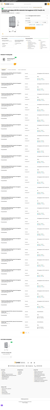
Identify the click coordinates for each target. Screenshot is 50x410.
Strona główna (3, 7)
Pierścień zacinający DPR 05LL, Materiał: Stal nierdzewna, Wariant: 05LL (11, 322)
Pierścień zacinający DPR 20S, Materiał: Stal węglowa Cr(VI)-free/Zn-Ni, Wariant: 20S (11, 229)
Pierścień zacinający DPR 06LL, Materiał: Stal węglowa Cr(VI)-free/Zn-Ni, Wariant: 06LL (11, 94)
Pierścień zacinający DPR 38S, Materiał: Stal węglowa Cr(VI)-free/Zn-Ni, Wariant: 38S (11, 291)
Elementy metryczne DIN (24, 7)
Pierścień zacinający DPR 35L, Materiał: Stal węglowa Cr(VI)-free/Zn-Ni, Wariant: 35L (11, 281)
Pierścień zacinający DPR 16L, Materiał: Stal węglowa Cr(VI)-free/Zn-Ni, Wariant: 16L (11, 198)
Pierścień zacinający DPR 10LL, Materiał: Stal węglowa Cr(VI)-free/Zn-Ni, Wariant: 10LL (11, 115)
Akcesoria (30, 7)
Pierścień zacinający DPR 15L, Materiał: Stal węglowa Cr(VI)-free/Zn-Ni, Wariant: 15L (11, 187)
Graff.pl (26, 402)
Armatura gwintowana (16, 7)
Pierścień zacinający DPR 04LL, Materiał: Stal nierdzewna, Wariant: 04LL (11, 312)
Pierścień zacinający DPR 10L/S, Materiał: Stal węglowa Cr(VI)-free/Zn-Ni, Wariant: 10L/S (11, 156)
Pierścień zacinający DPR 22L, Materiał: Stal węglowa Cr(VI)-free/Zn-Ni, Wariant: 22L (11, 239)
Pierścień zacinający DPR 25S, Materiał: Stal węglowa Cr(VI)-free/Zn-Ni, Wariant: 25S (11, 250)
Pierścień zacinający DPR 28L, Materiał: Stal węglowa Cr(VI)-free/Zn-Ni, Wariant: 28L (11, 260)
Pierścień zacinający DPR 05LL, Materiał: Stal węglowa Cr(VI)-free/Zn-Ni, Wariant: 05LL (11, 84)
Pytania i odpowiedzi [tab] (12, 69)
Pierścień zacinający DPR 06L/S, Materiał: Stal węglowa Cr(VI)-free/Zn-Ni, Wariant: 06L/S (11, 136)
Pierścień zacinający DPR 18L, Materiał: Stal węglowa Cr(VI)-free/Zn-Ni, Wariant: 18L (11, 218)
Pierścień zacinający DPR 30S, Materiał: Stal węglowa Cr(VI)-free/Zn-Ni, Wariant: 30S (11, 270)
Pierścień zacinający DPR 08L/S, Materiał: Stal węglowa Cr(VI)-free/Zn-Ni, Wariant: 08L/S (11, 146)
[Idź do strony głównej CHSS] (19, 363)
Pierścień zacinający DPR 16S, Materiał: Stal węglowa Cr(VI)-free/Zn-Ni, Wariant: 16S (11, 208)
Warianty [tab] (4, 69)
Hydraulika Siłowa (9, 7)
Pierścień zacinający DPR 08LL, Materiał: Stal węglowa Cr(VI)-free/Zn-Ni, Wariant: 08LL (11, 105)
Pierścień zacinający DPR (6, 352)
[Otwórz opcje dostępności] (2, 405)
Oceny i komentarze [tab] (22, 69)
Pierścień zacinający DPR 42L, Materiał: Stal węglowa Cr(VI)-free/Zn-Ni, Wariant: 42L (11, 301)
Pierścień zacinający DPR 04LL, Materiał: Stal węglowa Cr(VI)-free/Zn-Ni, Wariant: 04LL (11, 74)
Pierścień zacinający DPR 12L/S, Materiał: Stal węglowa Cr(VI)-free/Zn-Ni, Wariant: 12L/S (11, 167)
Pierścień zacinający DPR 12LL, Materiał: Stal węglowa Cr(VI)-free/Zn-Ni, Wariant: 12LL (11, 125)
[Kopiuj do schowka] (9, 11)
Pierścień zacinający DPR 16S (37, 7)
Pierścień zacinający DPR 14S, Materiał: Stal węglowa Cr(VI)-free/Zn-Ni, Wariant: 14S (11, 177)
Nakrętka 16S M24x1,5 (11, 58)
